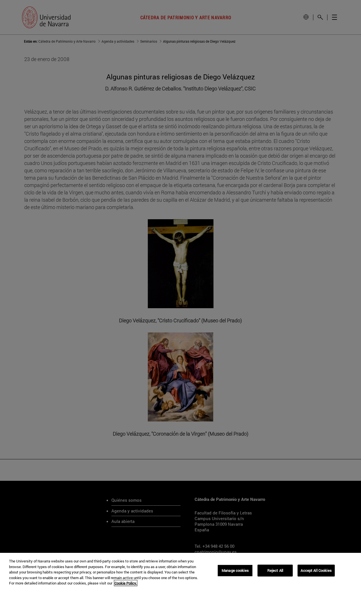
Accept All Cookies (316, 570)
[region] (180, 571)
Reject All (275, 570)
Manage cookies (235, 570)
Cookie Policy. (126, 583)
